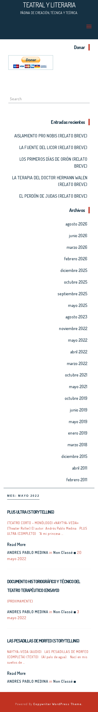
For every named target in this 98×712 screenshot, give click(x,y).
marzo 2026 (77, 247)
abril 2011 (79, 468)
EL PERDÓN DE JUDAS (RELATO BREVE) (53, 196)
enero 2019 (77, 433)
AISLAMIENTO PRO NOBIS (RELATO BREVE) (50, 135)
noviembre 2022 (73, 328)
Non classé (63, 552)
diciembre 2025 (73, 270)
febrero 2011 (76, 479)
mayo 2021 (78, 386)
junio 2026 (78, 235)
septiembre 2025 (72, 293)
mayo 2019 (78, 421)
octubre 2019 (76, 398)
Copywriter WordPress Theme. (58, 704)
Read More (16, 544)
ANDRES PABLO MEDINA (27, 552)
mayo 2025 (77, 305)
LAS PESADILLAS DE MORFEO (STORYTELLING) (43, 640)
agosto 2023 (76, 316)
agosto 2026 (76, 223)
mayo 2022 (77, 340)
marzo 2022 (77, 363)
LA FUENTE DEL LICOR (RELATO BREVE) (53, 147)
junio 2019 (78, 409)
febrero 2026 (75, 258)
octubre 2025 (75, 282)
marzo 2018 (77, 444)
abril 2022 (78, 351)
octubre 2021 (76, 374)
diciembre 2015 (74, 456)
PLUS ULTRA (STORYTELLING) (30, 512)
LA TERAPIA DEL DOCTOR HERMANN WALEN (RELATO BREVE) (49, 181)
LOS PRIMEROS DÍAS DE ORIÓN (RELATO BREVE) (53, 162)
